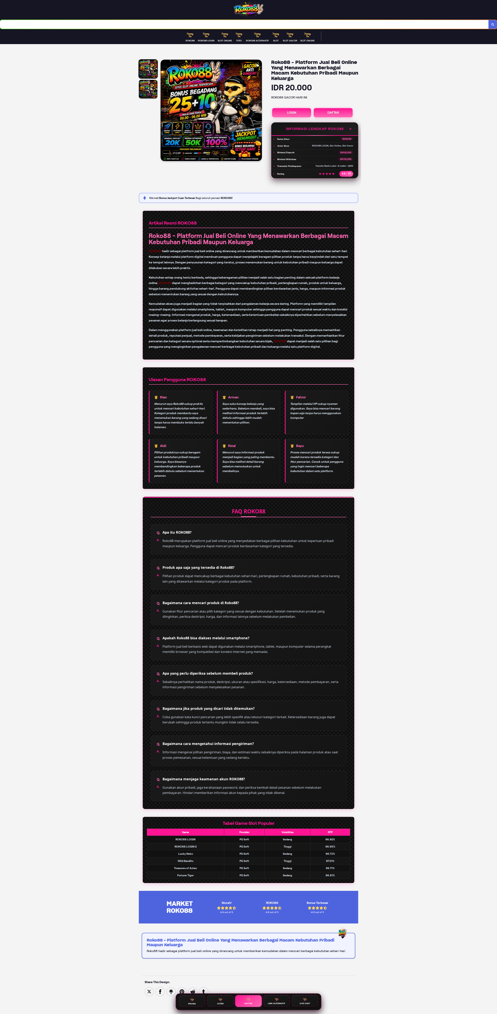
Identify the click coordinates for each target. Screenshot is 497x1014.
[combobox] (244, 24)
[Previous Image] (164, 110)
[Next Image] (259, 110)
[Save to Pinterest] (182, 991)
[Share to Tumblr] (203, 991)
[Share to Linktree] (171, 991)
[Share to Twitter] (149, 991)
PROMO (192, 1004)
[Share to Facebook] (160, 991)
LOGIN (291, 112)
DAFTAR (333, 112)
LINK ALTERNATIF (276, 1003)
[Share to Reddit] (192, 991)
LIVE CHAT (305, 1003)
